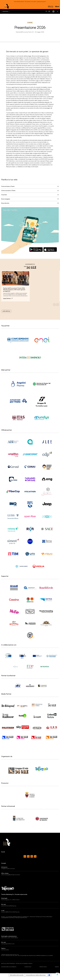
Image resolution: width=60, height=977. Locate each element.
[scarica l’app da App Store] (50, 249)
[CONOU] (47, 466)
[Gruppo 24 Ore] (18, 770)
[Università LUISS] (13, 516)
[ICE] (30, 667)
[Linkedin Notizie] (52, 716)
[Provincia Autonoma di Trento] (30, 795)
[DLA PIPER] (13, 479)
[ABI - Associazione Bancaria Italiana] (13, 442)
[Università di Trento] (41, 818)
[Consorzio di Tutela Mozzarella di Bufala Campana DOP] (30, 599)
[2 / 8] (54, 304)
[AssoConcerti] (30, 686)
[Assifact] (30, 587)
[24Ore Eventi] (8, 737)
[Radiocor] (8, 716)
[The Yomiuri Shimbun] (37, 727)
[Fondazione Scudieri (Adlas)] (47, 491)
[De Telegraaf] (8, 704)
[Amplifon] (13, 454)
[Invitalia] (15, 667)
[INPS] (30, 504)
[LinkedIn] (31, 856)
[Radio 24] (23, 716)
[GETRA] (46, 599)
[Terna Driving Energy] (47, 541)
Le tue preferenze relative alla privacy (36, 975)
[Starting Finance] (30, 623)
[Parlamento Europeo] (8, 656)
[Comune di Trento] (18, 818)
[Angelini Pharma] (18, 384)
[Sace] (47, 529)
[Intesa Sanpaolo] (30, 357)
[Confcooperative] (18, 340)
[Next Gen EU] (37, 656)
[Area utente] (49, 11)
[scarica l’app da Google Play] (36, 249)
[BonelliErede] (46, 587)
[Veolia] (38, 566)
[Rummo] (13, 623)
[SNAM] (30, 541)
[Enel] (42, 340)
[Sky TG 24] (23, 726)
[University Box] (30, 635)
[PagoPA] (47, 516)
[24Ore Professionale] (37, 737)
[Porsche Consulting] (46, 611)
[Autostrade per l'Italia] (18, 401)
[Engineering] (47, 479)
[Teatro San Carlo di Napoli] (46, 623)
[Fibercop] (13, 491)
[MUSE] (13, 611)
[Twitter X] (35, 856)
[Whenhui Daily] (52, 726)
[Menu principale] (57, 11)
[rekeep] (13, 529)
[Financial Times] (37, 704)
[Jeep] (47, 504)
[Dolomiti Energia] (30, 479)
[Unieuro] (47, 554)
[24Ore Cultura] (23, 737)
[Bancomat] (30, 454)
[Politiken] (8, 726)
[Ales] (47, 442)
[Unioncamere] (22, 566)
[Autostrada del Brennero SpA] (41, 384)
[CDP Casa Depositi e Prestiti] (47, 454)
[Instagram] (25, 856)
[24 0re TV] (37, 715)
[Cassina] (13, 599)
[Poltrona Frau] (30, 611)
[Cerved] (13, 466)
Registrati (5, 11)
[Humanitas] (44, 667)
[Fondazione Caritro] (42, 686)
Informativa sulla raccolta (16, 975)
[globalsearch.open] (46, 11)
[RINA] (30, 529)
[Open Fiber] (30, 516)
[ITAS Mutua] (18, 418)
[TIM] (13, 554)
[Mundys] (41, 418)
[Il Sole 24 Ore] (52, 705)
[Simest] (13, 541)
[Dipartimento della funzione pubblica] (52, 656)
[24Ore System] (52, 737)
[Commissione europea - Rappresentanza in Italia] (23, 656)
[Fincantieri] (30, 491)
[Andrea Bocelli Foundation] (17, 686)
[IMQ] (13, 504)
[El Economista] (23, 704)
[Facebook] (28, 856)
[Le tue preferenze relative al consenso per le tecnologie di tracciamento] (57, 974)
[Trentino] (41, 768)
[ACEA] (30, 442)
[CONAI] (30, 466)
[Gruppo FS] (41, 401)
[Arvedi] (13, 587)
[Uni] (30, 554)
